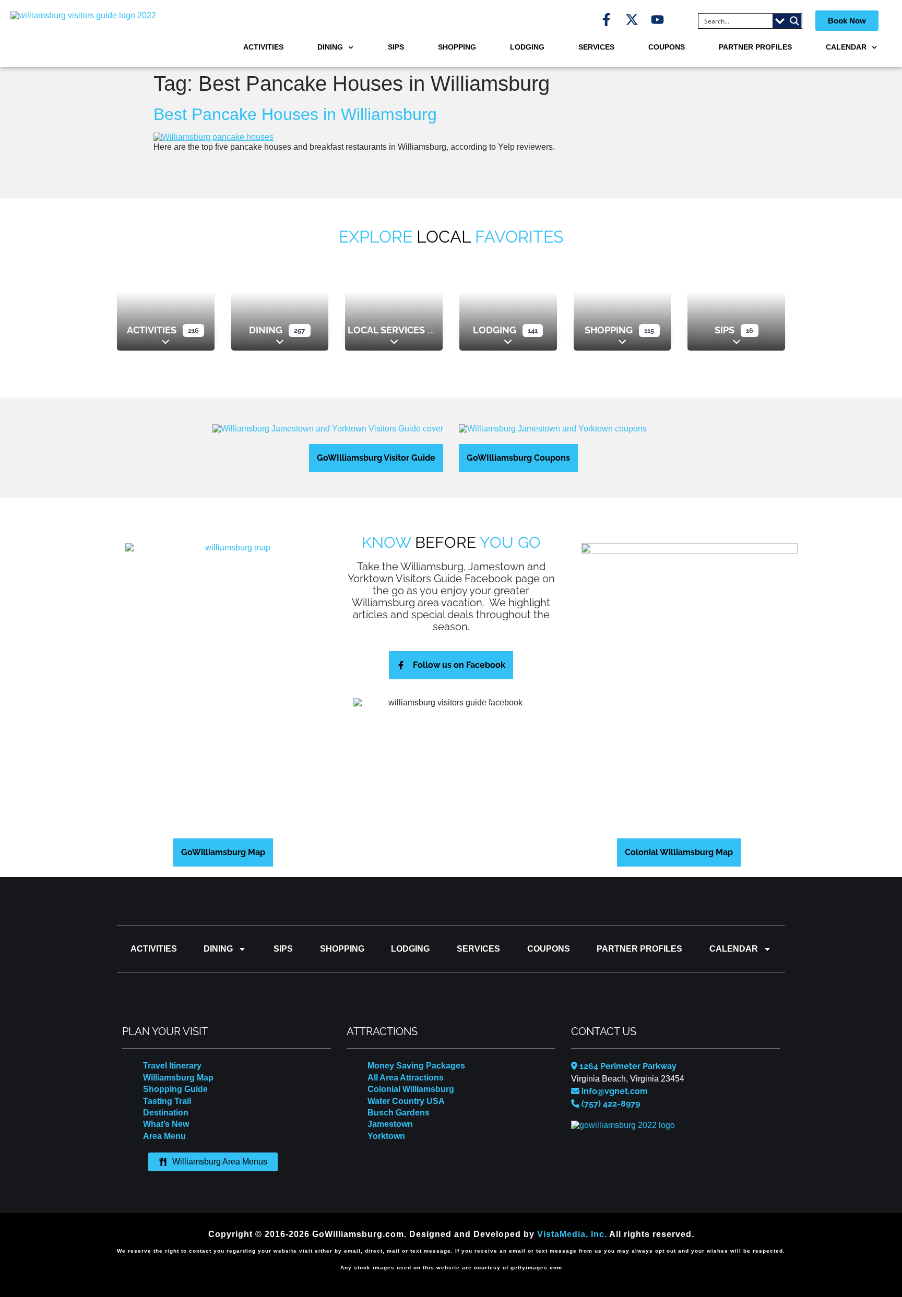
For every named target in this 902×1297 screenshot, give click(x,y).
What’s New (166, 1124)
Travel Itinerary (172, 1065)
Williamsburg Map (178, 1077)
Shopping (457, 47)
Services (596, 47)
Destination (165, 1112)
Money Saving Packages (416, 1065)
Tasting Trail (167, 1101)
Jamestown (390, 1124)
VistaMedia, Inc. (572, 1234)
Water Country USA (406, 1101)
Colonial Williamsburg (410, 1089)
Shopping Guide (175, 1089)
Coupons (666, 47)
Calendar (846, 47)
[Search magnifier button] (794, 21)
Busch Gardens (398, 1112)
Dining (330, 47)
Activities (263, 47)
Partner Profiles (755, 47)
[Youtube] (657, 19)
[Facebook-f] (606, 19)
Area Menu (164, 1136)
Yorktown (386, 1136)
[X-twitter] (631, 19)
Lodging (527, 47)
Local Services (386, 330)
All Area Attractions (405, 1077)
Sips (396, 47)
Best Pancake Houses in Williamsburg (295, 114)
